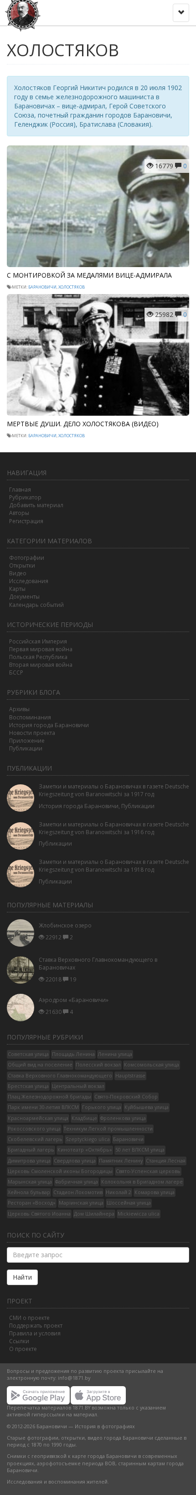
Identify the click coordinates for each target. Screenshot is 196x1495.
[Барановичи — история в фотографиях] (24, 11)
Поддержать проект (35, 1325)
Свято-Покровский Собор (126, 1096)
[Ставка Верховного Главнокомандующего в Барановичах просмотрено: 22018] (23, 970)
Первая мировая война (40, 649)
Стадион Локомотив (78, 1192)
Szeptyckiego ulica (88, 1139)
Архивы (19, 709)
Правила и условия (35, 1333)
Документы (24, 596)
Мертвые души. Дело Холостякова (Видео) (83, 423)
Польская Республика (38, 657)
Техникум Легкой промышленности (108, 1128)
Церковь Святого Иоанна (39, 1214)
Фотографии (26, 558)
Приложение (27, 741)
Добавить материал (36, 505)
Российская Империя (38, 641)
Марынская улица (30, 1182)
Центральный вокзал (78, 1086)
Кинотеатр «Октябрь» (84, 1150)
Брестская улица (28, 1086)
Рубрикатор (25, 497)
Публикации (25, 748)
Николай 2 (118, 1192)
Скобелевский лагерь (35, 1139)
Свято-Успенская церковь (148, 1171)
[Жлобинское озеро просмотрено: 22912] (23, 933)
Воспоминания (30, 717)
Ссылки (19, 1341)
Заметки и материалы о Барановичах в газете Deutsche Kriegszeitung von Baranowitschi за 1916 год (114, 828)
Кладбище (84, 1118)
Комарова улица (154, 1192)
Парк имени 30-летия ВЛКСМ (43, 1107)
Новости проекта (32, 733)
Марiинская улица (81, 1203)
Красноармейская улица (38, 1118)
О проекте (23, 1349)
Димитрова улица (29, 1160)
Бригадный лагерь (31, 1150)
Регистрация (26, 521)
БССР (16, 672)
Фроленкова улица (123, 1118)
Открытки (22, 565)
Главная (20, 489)
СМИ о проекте (29, 1318)
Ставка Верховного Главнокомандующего (60, 1075)
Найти (22, 1277)
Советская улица (28, 1054)
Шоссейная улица (129, 1203)
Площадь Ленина (73, 1054)
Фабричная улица (76, 1182)
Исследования (28, 581)
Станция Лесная (166, 1160)
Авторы (19, 513)
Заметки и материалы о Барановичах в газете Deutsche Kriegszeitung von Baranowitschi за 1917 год (114, 790)
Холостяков (71, 287)
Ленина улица (115, 1054)
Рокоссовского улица (34, 1128)
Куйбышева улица (146, 1107)
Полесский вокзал (98, 1064)
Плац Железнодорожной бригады (49, 1096)
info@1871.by (74, 1378)
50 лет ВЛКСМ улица (140, 1150)
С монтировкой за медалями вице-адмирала (89, 275)
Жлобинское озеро (65, 925)
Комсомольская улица (151, 1064)
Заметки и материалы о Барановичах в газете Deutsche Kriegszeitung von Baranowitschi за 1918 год (114, 865)
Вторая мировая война (40, 665)
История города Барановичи (49, 725)
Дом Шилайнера (94, 1214)
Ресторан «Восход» (32, 1203)
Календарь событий (36, 605)
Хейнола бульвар (29, 1192)
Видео (17, 573)
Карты (17, 589)
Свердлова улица (75, 1160)
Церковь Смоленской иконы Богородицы (60, 1171)
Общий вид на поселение (40, 1064)
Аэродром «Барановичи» (73, 1000)
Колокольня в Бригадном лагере (142, 1182)
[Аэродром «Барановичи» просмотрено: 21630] (23, 1007)
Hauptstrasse (130, 1075)
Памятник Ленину (121, 1160)
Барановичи (42, 287)
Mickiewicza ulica (139, 1214)
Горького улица (101, 1107)
